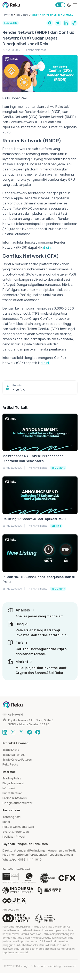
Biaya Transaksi (13, 783)
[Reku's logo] (11, 5)
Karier (6, 822)
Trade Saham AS (13, 754)
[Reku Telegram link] (29, 732)
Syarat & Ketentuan (15, 832)
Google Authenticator (17, 803)
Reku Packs (10, 764)
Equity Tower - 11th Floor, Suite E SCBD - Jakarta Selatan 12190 (30, 722)
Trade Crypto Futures (17, 759)
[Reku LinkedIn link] (4, 732)
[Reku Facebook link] (37, 732)
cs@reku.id (15, 714)
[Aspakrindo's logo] (45, 918)
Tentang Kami (11, 817)
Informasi (8, 788)
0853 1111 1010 (30, 859)
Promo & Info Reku (14, 798)
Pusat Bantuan (12, 793)
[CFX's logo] (66, 878)
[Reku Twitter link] (21, 732)
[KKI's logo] (49, 890)
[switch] (60, 4)
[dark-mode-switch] (69, 5)
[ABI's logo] (16, 918)
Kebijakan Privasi (13, 836)
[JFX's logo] (14, 901)
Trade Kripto (10, 750)
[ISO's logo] (47, 878)
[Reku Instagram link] (13, 732)
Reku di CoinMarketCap (18, 827)
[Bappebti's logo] (10, 878)
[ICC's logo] (17, 890)
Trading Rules (11, 778)
